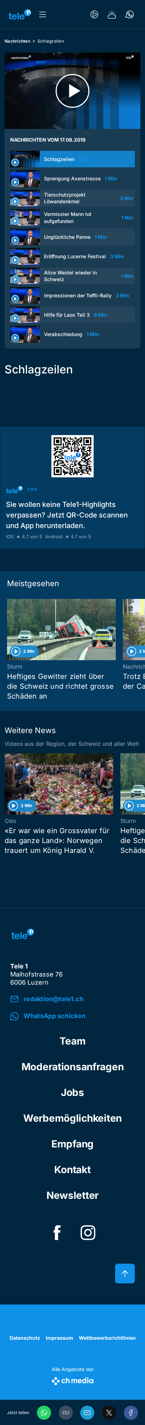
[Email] (87, 1413)
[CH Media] (73, 1380)
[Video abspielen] (72, 90)
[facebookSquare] (57, 1233)
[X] (109, 1413)
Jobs (72, 1092)
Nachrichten (17, 41)
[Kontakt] (129, 14)
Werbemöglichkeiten (72, 1118)
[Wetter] (112, 14)
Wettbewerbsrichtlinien (107, 1338)
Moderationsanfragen (72, 1067)
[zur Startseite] (19, 14)
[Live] (94, 14)
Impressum (59, 1338)
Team (72, 1041)
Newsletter (72, 1195)
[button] (66, 1413)
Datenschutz (25, 1338)
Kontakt (72, 1170)
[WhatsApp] (44, 1413)
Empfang (72, 1144)
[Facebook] (131, 1413)
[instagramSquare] (88, 1233)
